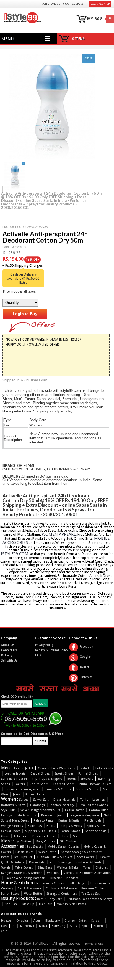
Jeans (17, 794)
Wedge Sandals (12, 826)
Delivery (6, 655)
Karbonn (97, 920)
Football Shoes (64, 784)
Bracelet (56, 878)
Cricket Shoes (39, 784)
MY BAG (95, 19)
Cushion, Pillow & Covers (54, 857)
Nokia (43, 926)
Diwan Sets (37, 862)
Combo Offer (98, 810)
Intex (83, 920)
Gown (5, 836)
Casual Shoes (40, 773)
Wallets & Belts (68, 867)
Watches (53, 873)
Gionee (69, 920)
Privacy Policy (44, 645)
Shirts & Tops (26, 815)
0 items (78, 39)
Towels (6, 867)
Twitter (84, 667)
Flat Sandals (93, 820)
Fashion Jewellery (62, 805)
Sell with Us (9, 660)
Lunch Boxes (24, 852)
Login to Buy (25, 314)
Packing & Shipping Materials (25, 878)
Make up (28, 904)
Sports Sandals (96, 831)
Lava (4, 926)
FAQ (38, 655)
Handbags (37, 805)
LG (13, 926)
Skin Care (11, 904)
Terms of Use (94, 944)
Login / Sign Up (100, 3)
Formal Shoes (88, 773)
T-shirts (85, 768)
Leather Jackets (15, 773)
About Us (8, 645)
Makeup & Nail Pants (71, 904)
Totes (87, 867)
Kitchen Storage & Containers (82, 852)
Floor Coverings (61, 862)
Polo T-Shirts (104, 768)
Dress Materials (64, 799)
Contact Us (9, 650)
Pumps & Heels (71, 826)
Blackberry (52, 920)
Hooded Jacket (23, 768)
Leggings (98, 799)
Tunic (84, 799)
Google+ (86, 657)
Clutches (101, 867)
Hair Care (45, 904)
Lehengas (21, 836)
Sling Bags (45, 867)
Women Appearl (59, 534)
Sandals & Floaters (14, 779)
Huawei (6, 920)
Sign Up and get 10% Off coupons (62, 3)
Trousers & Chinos (58, 789)
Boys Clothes (22, 841)
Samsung (58, 926)
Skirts (64, 836)
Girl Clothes (68, 841)
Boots (71, 779)
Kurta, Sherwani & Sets (95, 784)
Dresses (47, 815)
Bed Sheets (35, 846)
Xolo (4, 931)
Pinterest (86, 677)
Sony (73, 926)
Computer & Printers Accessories (87, 873)
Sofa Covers (85, 857)
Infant (5, 857)
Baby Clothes (45, 841)
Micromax (27, 926)
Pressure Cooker (93, 888)
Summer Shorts (87, 789)
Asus (37, 920)
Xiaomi (99, 926)
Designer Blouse (44, 836)
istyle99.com (14, 553)
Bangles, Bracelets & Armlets (21, 873)
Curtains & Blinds (89, 862)
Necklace (72, 878)
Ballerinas (35, 826)
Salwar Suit (41, 799)
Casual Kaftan (74, 810)
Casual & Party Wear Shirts (57, 768)
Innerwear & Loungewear (22, 789)
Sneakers (87, 779)
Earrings (7, 815)
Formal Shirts (35, 794)
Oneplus (22, 920)
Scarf (76, 836)
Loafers (20, 784)
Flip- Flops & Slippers (47, 779)
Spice (85, 926)
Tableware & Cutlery (50, 883)
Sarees (23, 799)
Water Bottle (47, 852)
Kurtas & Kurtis (69, 820)
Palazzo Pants (44, 820)
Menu (7, 38)
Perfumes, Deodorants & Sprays (89, 899)
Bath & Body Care (49, 899)
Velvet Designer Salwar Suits (40, 810)
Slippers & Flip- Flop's (40, 831)
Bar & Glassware (29, 888)
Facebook (86, 646)
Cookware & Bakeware (61, 888)
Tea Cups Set (23, 857)
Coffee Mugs (77, 883)
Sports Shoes (64, 773)
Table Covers (24, 867)
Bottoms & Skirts (13, 805)
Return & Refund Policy (51, 650)
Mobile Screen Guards (63, 846)
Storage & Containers (61, 894)
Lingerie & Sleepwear (84, 815)
